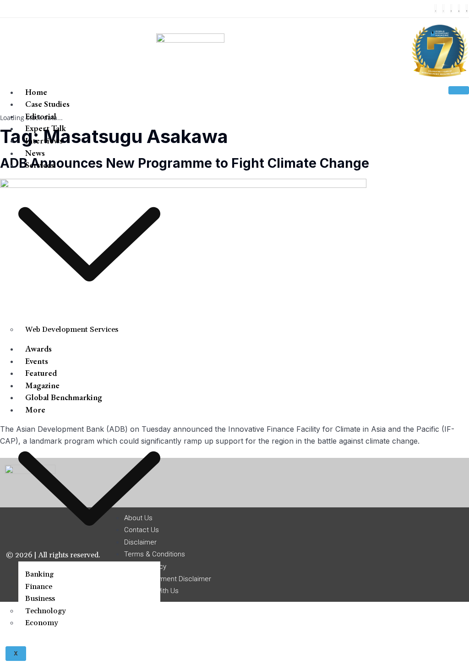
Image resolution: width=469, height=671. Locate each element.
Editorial (40, 116)
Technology (45, 611)
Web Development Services (71, 329)
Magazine (42, 385)
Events (36, 361)
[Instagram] (451, 8)
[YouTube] (467, 8)
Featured (41, 373)
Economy (41, 622)
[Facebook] (435, 8)
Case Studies (47, 104)
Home (36, 92)
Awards (38, 348)
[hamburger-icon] (458, 90)
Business (40, 598)
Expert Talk (45, 128)
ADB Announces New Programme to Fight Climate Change (184, 163)
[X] (443, 8)
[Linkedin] (459, 8)
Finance (38, 586)
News (35, 153)
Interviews (44, 140)
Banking (39, 574)
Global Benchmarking (63, 397)
